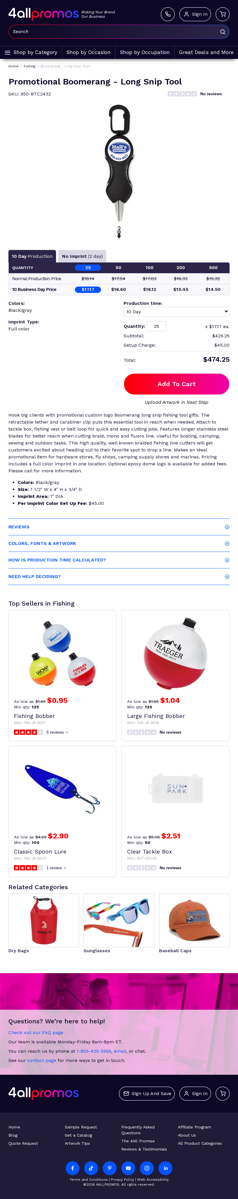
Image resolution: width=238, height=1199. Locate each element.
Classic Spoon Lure (40, 851)
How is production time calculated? (57, 560)
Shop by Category (35, 52)
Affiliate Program (194, 1127)
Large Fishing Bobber (156, 716)
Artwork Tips (77, 1143)
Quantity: (134, 326)
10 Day (32, 256)
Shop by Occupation (145, 52)
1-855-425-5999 (94, 1051)
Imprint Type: (23, 322)
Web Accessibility (153, 1180)
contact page (41, 1060)
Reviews (19, 527)
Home (14, 1127)
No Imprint (82, 256)
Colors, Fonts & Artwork (42, 543)
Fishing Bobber (34, 716)
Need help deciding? (34, 576)
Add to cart (177, 384)
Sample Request (81, 1127)
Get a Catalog (78, 1135)
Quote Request (23, 1143)
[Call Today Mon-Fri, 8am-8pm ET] (168, 14)
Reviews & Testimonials (144, 1149)
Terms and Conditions (89, 1180)
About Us (187, 1135)
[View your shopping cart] (223, 14)
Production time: (143, 303)
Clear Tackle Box (149, 851)
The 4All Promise (138, 1141)
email (120, 1051)
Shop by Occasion (88, 52)
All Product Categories (200, 1143)
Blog (12, 1135)
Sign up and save (151, 1093)
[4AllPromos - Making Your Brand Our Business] (43, 14)
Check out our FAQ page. (36, 1032)
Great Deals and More (206, 52)
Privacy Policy (122, 1180)
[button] (119, 233)
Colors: (16, 303)
